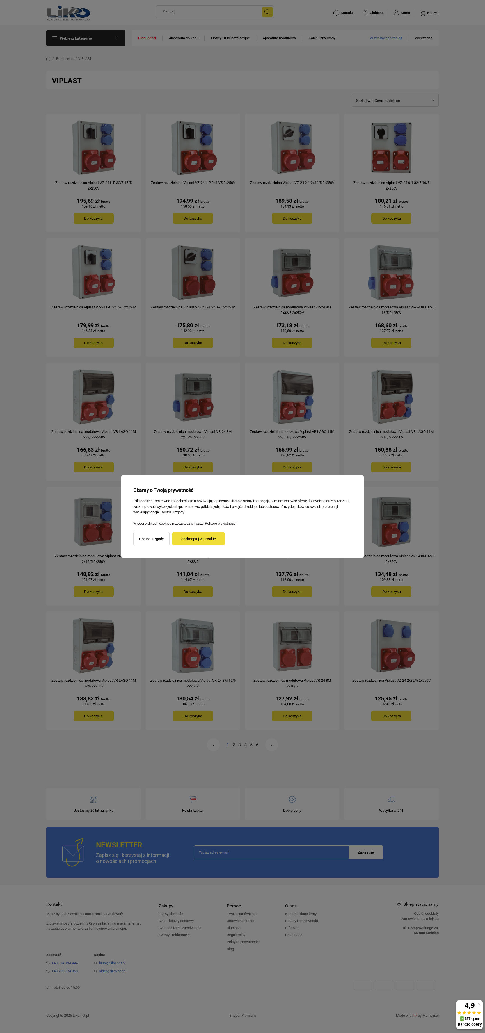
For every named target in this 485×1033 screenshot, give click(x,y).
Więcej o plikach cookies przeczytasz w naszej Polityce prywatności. (185, 523)
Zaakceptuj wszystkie (198, 539)
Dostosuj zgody (151, 539)
